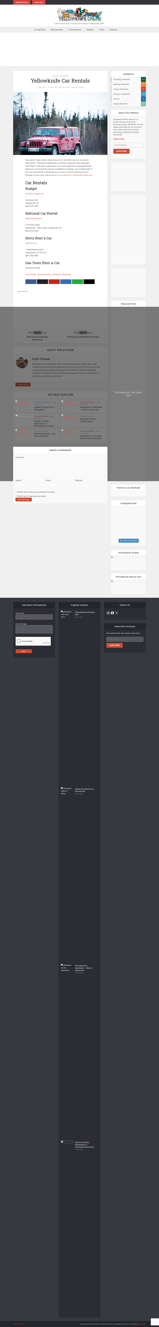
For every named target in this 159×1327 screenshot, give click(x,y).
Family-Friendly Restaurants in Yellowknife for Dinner (84, 1144)
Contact (21, 1324)
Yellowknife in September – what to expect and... (83, 968)
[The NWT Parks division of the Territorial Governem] (120, 514)
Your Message (22, 624)
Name (18, 480)
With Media (141, 1324)
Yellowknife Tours (21, 2)
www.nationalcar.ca (33, 218)
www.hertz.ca (31, 243)
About (15, 1324)
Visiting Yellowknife (60, 76)
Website (78, 480)
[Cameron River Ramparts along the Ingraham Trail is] (136, 514)
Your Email (20, 613)
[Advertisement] (79, 50)
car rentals (31, 274)
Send (24, 651)
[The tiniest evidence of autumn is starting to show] (136, 523)
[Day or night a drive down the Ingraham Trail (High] (120, 523)
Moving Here (57, 29)
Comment (19, 457)
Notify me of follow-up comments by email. (36, 492)
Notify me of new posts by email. (31, 496)
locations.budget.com (34, 193)
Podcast (113, 29)
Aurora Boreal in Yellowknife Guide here (74, 175)
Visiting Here (74, 29)
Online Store (38, 2)
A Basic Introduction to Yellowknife (84, 790)
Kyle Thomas (79, 87)
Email (48, 480)
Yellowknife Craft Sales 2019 (128, 394)
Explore (90, 29)
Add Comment (64, 87)
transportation (45, 274)
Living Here (39, 29)
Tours (101, 29)
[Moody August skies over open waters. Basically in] (136, 533)
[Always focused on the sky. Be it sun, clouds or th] (120, 533)
